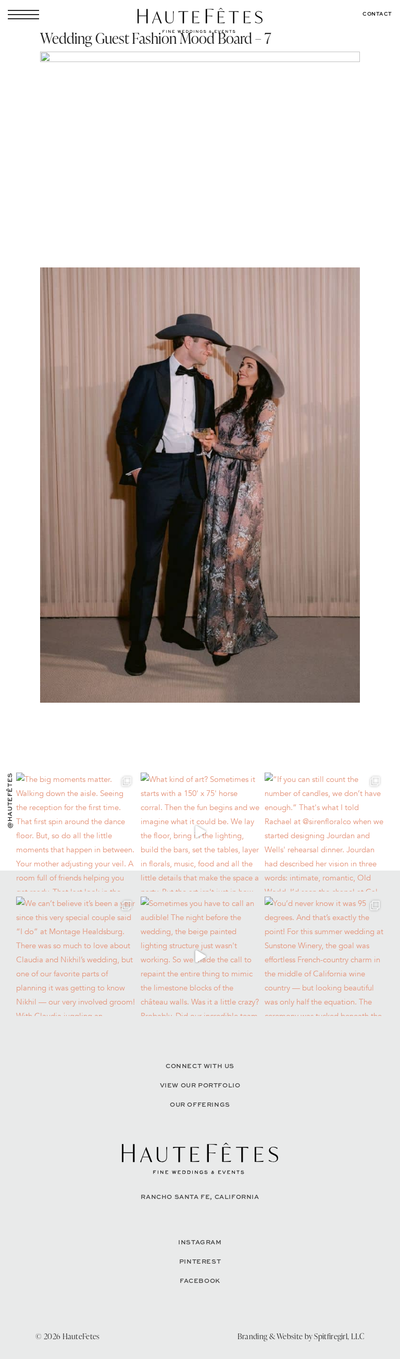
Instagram (199, 1242)
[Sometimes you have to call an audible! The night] (200, 956)
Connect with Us (200, 1065)
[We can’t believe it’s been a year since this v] (75, 956)
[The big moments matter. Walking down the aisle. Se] (75, 832)
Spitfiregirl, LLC (339, 1336)
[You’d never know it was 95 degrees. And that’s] (324, 956)
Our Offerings (200, 1104)
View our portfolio (200, 1085)
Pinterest (200, 1261)
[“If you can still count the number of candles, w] (324, 832)
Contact (377, 13)
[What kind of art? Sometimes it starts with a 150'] (200, 832)
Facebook (200, 1280)
